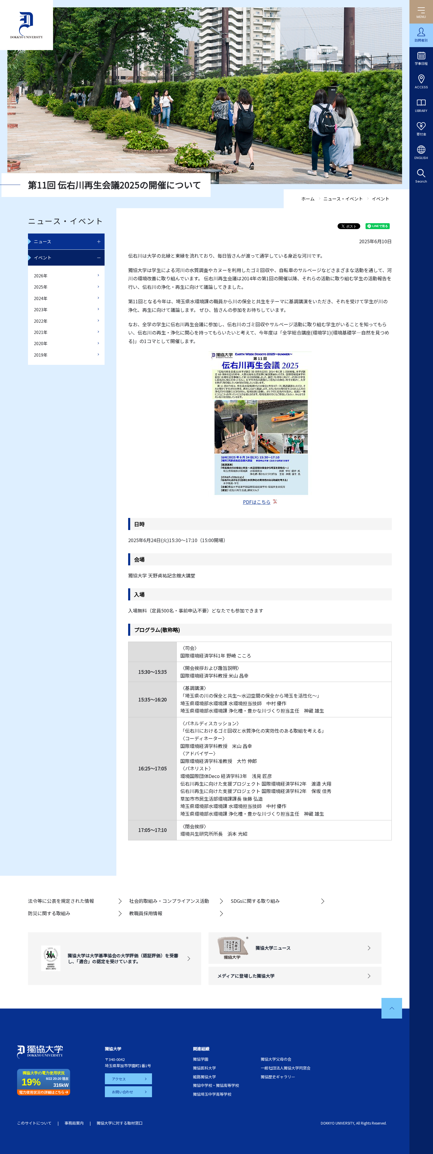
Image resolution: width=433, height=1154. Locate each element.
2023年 (40, 309)
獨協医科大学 (204, 1068)
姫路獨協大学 (204, 1077)
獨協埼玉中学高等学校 (212, 1094)
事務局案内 (74, 1123)
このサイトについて (34, 1123)
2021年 (40, 332)
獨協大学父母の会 (276, 1059)
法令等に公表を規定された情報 (61, 900)
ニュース (42, 241)
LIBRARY (421, 110)
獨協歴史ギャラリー (278, 1077)
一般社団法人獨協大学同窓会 (285, 1068)
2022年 (40, 321)
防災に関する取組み (49, 913)
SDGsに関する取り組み (255, 900)
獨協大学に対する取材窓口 (120, 1123)
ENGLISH (421, 157)
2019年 (40, 355)
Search (421, 181)
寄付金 (421, 134)
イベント (43, 257)
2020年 (40, 343)
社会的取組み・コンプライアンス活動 (169, 900)
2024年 (40, 298)
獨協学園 (200, 1059)
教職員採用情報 (145, 913)
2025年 (40, 287)
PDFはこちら (257, 501)
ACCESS (421, 87)
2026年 (40, 276)
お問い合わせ (122, 1091)
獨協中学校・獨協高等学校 (216, 1085)
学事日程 (421, 63)
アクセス (119, 1078)
